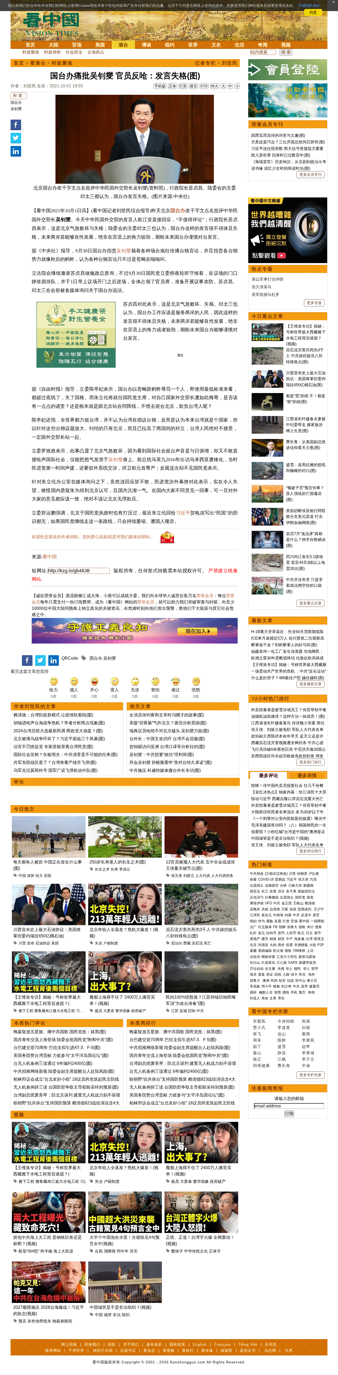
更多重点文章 (310, 603)
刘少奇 (286, 986)
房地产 (255, 939)
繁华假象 (122, 1011)
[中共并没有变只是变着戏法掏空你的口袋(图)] (267, 579)
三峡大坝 (295, 885)
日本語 (271, 1344)
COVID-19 (266, 879)
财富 (281, 939)
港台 (123, 45)
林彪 (276, 986)
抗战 (290, 980)
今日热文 (24, 809)
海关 (253, 974)
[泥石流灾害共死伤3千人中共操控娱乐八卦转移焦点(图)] (201, 887)
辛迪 (306, 1065)
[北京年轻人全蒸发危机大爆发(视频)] (125, 887)
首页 (30, 45)
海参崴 (299, 939)
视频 (286, 45)
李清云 (124, 869)
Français (222, 1344)
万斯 (284, 909)
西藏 (187, 943)
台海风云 (95, 52)
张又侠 (176, 875)
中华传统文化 (196, 1251)
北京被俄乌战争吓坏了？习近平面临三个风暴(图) (59, 738)
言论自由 (257, 969)
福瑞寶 (226, 1350)
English (200, 1344)
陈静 (282, 1040)
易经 (254, 992)
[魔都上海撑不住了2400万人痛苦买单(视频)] (125, 954)
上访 (310, 951)
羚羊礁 (46, 1251)
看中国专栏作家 (270, 1011)
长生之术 (102, 869)
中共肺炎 (257, 874)
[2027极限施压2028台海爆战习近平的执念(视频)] (49, 1264)
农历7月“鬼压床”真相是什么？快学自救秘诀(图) (306, 539)
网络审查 (268, 957)
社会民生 (74, 52)
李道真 (284, 1027)
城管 (108, 1314)
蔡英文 (319, 939)
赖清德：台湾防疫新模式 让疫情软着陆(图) (53, 715)
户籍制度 (110, 943)
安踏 (47, 875)
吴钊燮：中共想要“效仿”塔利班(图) (161, 754)
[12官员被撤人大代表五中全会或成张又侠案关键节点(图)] (201, 819)
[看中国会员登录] (287, 69)
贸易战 (280, 879)
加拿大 (292, 927)
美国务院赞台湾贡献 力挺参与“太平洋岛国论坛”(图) (61, 1055)
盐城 (183, 1011)
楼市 (264, 939)
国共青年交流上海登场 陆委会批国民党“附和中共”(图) (63, 1039)
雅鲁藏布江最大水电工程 (54, 1011)
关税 (264, 909)
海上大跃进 (63, 1251)
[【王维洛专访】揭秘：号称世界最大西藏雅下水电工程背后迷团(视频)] (49, 954)
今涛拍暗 (286, 1021)
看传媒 (207, 1350)
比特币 (271, 933)
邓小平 (266, 986)
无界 (289, 1350)
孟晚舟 (255, 909)
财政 (273, 939)
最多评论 (268, 775)
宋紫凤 (259, 1021)
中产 (289, 939)
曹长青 (284, 1065)
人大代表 (202, 875)
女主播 (270, 969)
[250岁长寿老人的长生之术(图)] (125, 819)
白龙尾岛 (268, 963)
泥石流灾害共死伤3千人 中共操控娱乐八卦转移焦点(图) (305, 356)
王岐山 (298, 903)
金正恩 (286, 903)
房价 (281, 945)
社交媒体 (265, 927)
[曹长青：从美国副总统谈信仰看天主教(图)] (267, 442)
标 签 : (19, 95)
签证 (269, 974)
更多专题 (314, 303)
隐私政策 (177, 1344)
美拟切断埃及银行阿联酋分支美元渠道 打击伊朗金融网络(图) (306, 516)
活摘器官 (272, 885)
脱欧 (302, 927)
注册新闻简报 (267, 1088)
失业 (98, 943)
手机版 (160, 86)
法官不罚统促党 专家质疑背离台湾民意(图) (53, 746)
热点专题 (262, 269)
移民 (297, 969)
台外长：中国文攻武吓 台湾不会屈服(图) (167, 738)
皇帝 (304, 986)
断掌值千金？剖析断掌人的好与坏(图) (284, 644)
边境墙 (275, 909)
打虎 (286, 921)
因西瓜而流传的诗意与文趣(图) (278, 135)
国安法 (255, 891)
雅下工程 (25, 1011)
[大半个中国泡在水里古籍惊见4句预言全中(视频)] (125, 1194)
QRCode (70, 658)
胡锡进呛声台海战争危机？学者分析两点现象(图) (59, 723)
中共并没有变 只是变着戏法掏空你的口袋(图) (304, 585)
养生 (281, 998)
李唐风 (308, 1040)
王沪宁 (319, 909)
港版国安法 (306, 891)
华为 (261, 921)
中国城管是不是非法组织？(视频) (120, 1307)
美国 (100, 45)
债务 (318, 927)
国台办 (16, 102)
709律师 (299, 951)
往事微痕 (272, 897)
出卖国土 (257, 885)
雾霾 (253, 951)
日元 (309, 933)
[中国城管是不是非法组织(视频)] (125, 1264)
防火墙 (278, 951)
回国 (277, 974)
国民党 (300, 897)
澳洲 (265, 980)
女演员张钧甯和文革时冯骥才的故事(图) (166, 715)
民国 (274, 980)
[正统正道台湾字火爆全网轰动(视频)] (201, 1194)
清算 (30, 875)
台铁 (283, 885)
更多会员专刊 (310, 174)
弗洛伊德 (257, 903)
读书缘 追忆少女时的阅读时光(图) (280, 168)
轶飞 (257, 1034)
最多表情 (307, 775)
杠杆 (253, 933)
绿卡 (294, 974)
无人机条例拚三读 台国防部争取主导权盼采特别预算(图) (66, 1087)
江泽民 (255, 915)
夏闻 (306, 1034)
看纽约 (188, 1350)
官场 (77, 45)
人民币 (291, 933)
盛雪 (282, 1046)
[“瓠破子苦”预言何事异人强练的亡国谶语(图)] (267, 487)
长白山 (255, 963)
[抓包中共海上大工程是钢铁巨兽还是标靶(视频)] (49, 1194)
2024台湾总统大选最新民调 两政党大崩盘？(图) (58, 731)
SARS (293, 963)
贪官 (316, 915)
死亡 (207, 943)
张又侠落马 (261, 287)
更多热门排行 (310, 762)
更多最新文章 (310, 684)
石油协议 (42, 943)
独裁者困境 (62, 1321)
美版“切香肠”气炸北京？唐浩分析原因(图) (167, 723)
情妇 (253, 921)
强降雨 (110, 1251)
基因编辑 (265, 951)
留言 (193, 86)
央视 (281, 969)
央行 (310, 927)
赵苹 (306, 1046)
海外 (312, 974)
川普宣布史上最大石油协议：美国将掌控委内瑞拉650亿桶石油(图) (306, 379)
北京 (253, 945)
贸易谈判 (305, 909)
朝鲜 (282, 927)
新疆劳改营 (307, 963)
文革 (273, 998)
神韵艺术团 (103, 1350)
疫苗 (273, 891)
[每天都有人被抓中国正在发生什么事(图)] (49, 819)
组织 (126, 1314)
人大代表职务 (222, 875)
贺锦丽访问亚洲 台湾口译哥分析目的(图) (167, 746)
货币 (281, 933)
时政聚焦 (30, 52)
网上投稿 (69, 1344)
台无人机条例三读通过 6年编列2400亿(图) (52, 1063)
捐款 (112, 1344)
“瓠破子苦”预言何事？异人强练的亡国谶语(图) (305, 493)
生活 (239, 45)
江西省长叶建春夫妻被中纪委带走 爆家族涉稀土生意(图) (306, 425)
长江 (264, 891)
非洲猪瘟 (301, 945)
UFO (268, 903)
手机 (293, 992)
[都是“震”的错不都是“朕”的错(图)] (267, 396)
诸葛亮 (314, 986)
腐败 (269, 921)
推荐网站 (53, 1350)
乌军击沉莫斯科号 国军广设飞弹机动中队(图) (55, 770)
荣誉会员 (204, 595)
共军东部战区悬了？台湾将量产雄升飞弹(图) (54, 762)
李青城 (308, 1053)
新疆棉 (308, 885)
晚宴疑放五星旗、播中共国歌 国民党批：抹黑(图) (59, 1031)
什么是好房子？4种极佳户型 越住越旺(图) (287, 677)
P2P (320, 945)
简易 (306, 1021)
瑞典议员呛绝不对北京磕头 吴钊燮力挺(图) (169, 731)
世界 (193, 45)
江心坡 (281, 963)
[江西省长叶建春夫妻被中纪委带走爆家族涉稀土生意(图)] (267, 419)
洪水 (281, 891)
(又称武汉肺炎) (276, 874)
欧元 (301, 933)
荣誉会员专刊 (267, 124)
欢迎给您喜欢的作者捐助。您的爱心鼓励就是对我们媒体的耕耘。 (93, 537)
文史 (216, 45)
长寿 (114, 869)
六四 (313, 879)
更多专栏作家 (310, 1075)
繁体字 (177, 1251)
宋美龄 (255, 986)
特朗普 (302, 874)
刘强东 (263, 945)
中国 (22, 875)
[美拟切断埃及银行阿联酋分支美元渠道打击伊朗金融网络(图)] (267, 510)
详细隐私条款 (309, 5)
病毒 (253, 879)
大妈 (273, 945)
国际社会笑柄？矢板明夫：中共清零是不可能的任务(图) (65, 754)
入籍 (286, 974)
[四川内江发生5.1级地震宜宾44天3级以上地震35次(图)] (267, 556)
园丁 (257, 1046)
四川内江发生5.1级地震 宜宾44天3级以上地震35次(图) (305, 562)
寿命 (264, 998)
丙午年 (123, 1251)
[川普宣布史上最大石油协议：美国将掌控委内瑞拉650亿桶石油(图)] (49, 887)
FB (275, 927)
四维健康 (261, 1065)
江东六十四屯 (286, 957)
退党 (310, 897)
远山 (282, 1034)
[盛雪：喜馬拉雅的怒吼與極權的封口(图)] (267, 464)
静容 (282, 1053)
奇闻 (262, 45)
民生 (303, 974)
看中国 (54, 24)
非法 (117, 1314)
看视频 (169, 1350)
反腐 (277, 921)
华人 (289, 969)
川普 (22, 943)
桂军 (282, 980)
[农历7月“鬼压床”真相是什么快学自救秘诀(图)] (267, 533)
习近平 (183, 513)
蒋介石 (312, 980)
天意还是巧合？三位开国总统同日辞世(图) (288, 142)
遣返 (261, 974)
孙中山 (300, 980)
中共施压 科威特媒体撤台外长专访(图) (165, 770)
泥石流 (197, 943)
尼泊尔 (176, 943)
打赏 (183, 86)
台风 (99, 1251)
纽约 (170, 45)
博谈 (146, 45)
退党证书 (248, 1350)
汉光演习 (257, 897)
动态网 (270, 1350)
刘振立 (188, 875)
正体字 (215, 1251)
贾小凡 (259, 1027)
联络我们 (92, 1344)
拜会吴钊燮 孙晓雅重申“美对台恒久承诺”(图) (170, 762)
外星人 (255, 998)
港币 (317, 933)
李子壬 (308, 1059)
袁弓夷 (291, 891)
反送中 (306, 915)
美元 (261, 933)
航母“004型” (28, 1251)
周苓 (257, 1040)
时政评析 (52, 52)
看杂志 (149, 1350)
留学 (314, 969)
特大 (214, 86)
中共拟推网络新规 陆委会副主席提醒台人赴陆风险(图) (63, 1071)
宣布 (30, 943)
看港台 (38, 63)
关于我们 (131, 1344)
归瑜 (306, 1027)
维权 (288, 951)
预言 (22, 1321)
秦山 (257, 1053)
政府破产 (138, 1011)
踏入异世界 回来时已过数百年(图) (280, 155)
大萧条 (108, 1011)
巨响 (191, 1011)
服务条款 (154, 1344)
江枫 (282, 1059)
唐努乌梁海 (307, 957)
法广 (253, 927)
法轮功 (255, 957)
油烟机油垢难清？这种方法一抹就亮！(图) (288, 716)
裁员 (98, 1011)
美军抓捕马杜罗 (265, 294)
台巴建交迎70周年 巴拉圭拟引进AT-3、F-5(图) (56, 1047)
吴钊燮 (16, 109)
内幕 (288, 915)
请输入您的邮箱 (289, 1098)
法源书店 (128, 1350)
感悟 (285, 992)
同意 (313, 12)
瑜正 (257, 1059)
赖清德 (310, 903)
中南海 (278, 915)
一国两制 (317, 921)
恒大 (39, 875)
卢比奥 (314, 874)
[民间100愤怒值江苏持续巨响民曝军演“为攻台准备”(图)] (201, 954)
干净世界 (76, 1350)
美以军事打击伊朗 (267, 279)
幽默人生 (266, 992)
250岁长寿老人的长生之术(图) (118, 862)
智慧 (277, 992)
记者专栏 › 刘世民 (216, 63)
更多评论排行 (310, 851)
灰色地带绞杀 (39, 1321)
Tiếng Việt (247, 1344)
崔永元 (266, 915)
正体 (172, 86)
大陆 (53, 45)
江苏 (175, 1011)
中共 (200, 1011)
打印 (204, 86)
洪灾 (134, 1251)
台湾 (309, 939)
